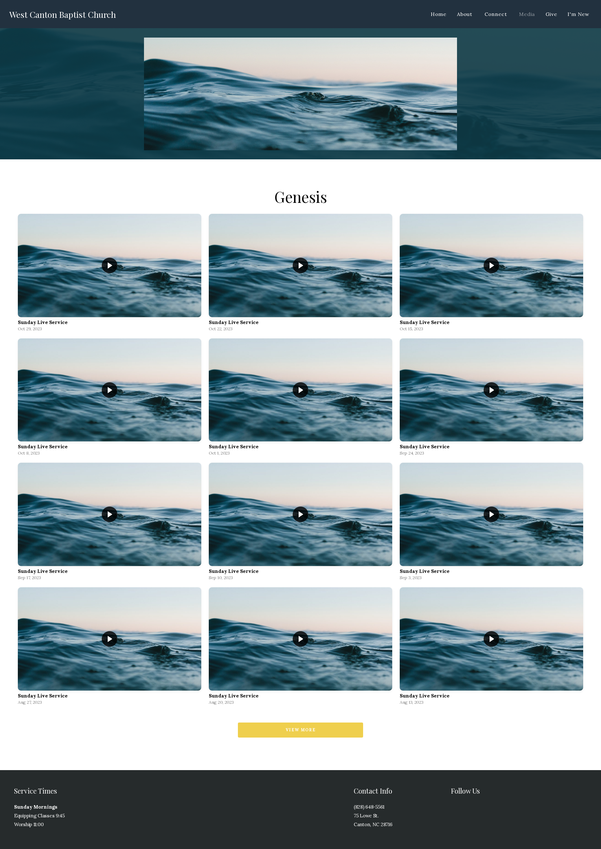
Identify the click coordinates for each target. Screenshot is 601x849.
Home (438, 14)
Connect (496, 14)
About (465, 14)
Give (551, 14)
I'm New (578, 14)
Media (527, 14)
